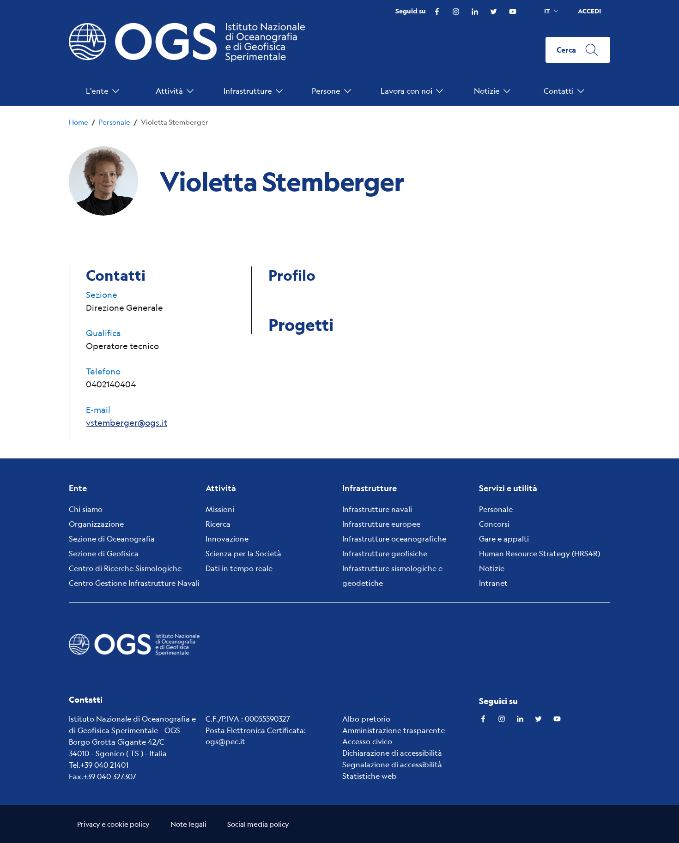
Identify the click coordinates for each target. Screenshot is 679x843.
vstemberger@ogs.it (126, 422)
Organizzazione (96, 524)
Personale (114, 121)
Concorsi (494, 524)
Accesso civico (367, 741)
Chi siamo (86, 509)
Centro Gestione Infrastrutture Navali (134, 583)
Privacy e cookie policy (113, 823)
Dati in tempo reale (239, 568)
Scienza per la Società (243, 553)
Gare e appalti (504, 538)
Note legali (188, 823)
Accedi (589, 10)
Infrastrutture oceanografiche (394, 538)
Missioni (220, 509)
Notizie (491, 568)
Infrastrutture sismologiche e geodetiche (392, 575)
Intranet (493, 583)
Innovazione (227, 538)
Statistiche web (369, 776)
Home (78, 121)
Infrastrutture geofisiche (384, 553)
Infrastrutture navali (377, 509)
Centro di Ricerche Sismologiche (125, 568)
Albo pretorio (366, 718)
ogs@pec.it (225, 741)
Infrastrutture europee (381, 524)
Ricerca (218, 524)
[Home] (191, 50)
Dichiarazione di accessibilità (392, 753)
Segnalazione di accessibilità (392, 764)
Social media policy (258, 823)
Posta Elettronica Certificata (255, 730)
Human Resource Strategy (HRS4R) (539, 553)
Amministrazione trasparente (393, 730)
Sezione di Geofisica (104, 553)
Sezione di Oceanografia (112, 538)
